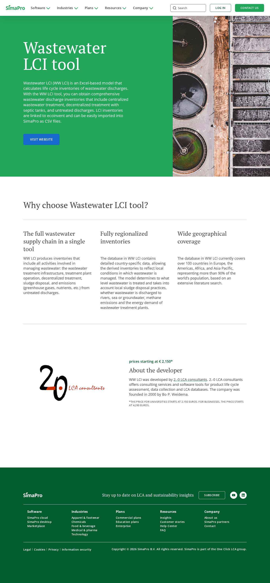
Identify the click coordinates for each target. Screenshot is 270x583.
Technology (80, 534)
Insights (165, 518)
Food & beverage (83, 526)
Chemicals (79, 522)
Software (38, 8)
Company (140, 8)
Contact (210, 526)
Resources (113, 8)
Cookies (39, 549)
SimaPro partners (216, 522)
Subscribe (212, 495)
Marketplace (36, 526)
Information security (76, 549)
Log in (220, 8)
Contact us (250, 8)
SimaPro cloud (37, 518)
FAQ (163, 530)
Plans (89, 8)
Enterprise (123, 526)
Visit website (41, 139)
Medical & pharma (84, 530)
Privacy (53, 549)
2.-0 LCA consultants (190, 379)
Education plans (127, 522)
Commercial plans (128, 518)
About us (210, 518)
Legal (27, 549)
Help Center (168, 526)
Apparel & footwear (85, 518)
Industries (65, 8)
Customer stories (172, 522)
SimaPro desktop (39, 522)
